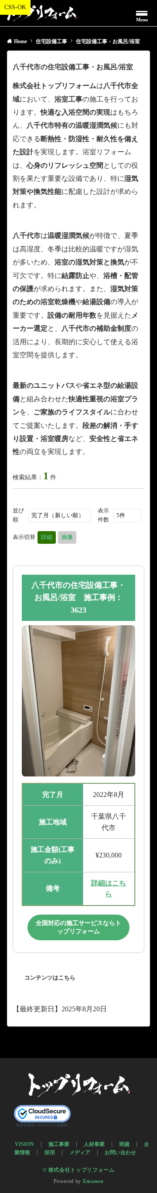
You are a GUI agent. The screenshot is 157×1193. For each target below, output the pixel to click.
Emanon (93, 1181)
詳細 (46, 537)
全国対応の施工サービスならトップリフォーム (78, 927)
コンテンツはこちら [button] (49, 977)
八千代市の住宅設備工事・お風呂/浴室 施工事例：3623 (78, 598)
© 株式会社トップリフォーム (79, 1170)
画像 (67, 537)
